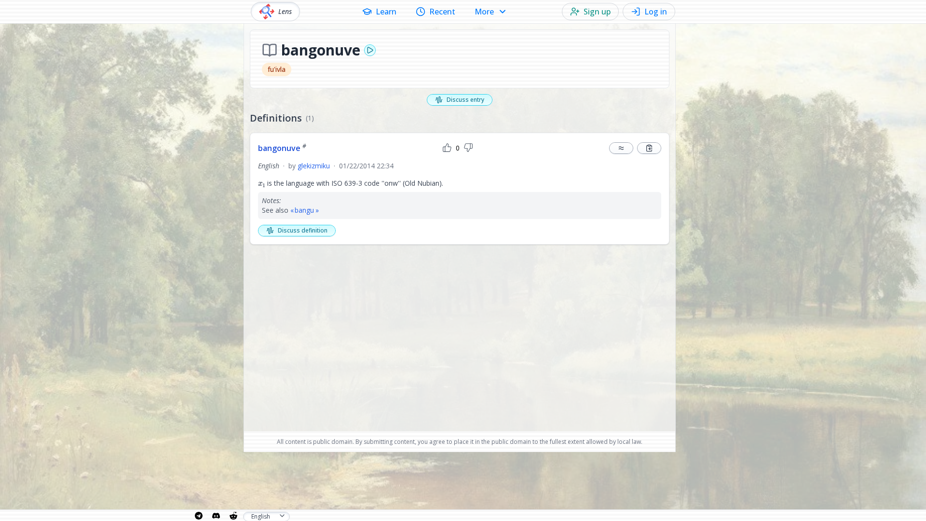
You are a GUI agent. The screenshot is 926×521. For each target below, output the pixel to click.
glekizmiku (314, 165)
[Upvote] (447, 148)
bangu (304, 210)
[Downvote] (468, 148)
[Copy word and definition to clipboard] (649, 148)
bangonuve (282, 148)
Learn (386, 11)
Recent (442, 11)
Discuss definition (302, 230)
